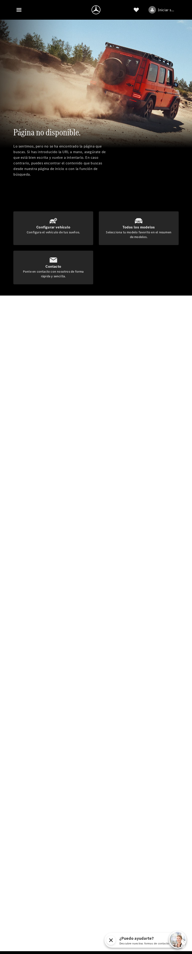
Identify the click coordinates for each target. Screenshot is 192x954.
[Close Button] (111, 940)
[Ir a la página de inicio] (96, 9)
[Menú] (19, 10)
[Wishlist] (136, 10)
